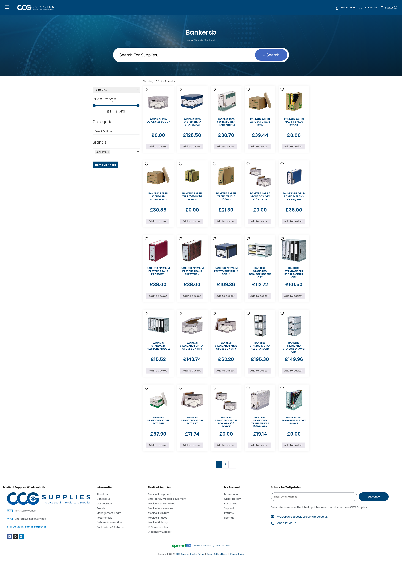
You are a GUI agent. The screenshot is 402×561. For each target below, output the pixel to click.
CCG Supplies (183, 554)
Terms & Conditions (217, 554)
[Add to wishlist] (146, 89)
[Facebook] (9, 536)
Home (190, 40)
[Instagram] (15, 536)
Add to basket (158, 146)
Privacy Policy (237, 554)
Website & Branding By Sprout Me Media (211, 545)
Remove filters (105, 165)
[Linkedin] (21, 536)
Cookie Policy (197, 554)
